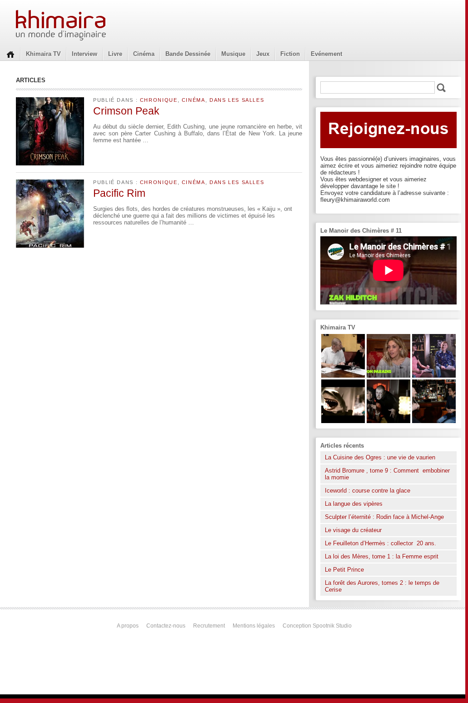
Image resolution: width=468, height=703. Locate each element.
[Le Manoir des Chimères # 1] (434, 375)
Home (10, 53)
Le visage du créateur (353, 530)
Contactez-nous (165, 625)
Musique (233, 53)
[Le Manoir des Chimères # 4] (343, 375)
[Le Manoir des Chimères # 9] (388, 375)
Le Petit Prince (344, 569)
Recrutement (209, 625)
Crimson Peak (126, 111)
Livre (115, 53)
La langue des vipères (354, 503)
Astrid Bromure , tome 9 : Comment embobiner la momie (387, 474)
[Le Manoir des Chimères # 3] (388, 421)
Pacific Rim (119, 193)
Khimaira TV (43, 53)
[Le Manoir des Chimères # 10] (343, 421)
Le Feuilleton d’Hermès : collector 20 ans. (381, 543)
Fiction (290, 53)
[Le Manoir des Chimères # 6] (434, 421)
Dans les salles (236, 100)
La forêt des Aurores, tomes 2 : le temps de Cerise (382, 586)
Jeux (262, 53)
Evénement (326, 53)
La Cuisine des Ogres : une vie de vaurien (380, 457)
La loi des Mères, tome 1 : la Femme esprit (381, 556)
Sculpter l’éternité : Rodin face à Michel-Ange (384, 517)
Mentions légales (254, 625)
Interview (84, 53)
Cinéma (143, 53)
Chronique (159, 100)
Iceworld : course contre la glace (367, 490)
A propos (128, 625)
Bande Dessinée (187, 53)
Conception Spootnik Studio (317, 625)
